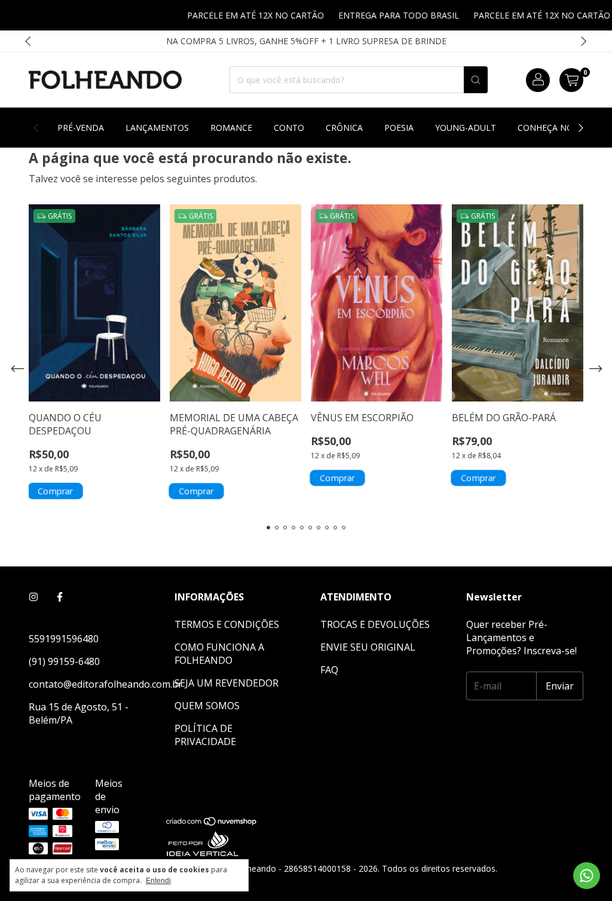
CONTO (289, 127)
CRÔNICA (344, 127)
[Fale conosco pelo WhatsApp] (586, 875)
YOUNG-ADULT (465, 127)
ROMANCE (231, 127)
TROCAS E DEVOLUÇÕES (375, 624)
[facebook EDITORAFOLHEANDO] (60, 596)
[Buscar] (476, 79)
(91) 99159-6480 (64, 661)
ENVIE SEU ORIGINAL (367, 647)
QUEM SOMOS (207, 705)
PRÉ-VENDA (80, 127)
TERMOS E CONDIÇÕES (227, 624)
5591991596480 (64, 638)
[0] (571, 80)
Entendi (158, 881)
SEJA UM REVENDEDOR (227, 682)
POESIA (399, 127)
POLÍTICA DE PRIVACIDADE (205, 735)
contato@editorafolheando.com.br (105, 684)
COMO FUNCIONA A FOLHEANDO (219, 653)
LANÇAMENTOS (157, 127)
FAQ (329, 669)
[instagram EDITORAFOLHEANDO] (33, 596)
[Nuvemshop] (212, 823)
